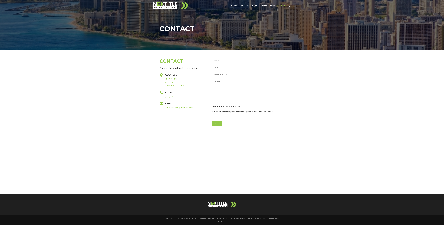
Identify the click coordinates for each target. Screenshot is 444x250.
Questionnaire (267, 5)
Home (234, 5)
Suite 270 (169, 82)
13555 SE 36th (171, 79)
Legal (277, 218)
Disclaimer (222, 222)
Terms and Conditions (265, 218)
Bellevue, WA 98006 (175, 85)
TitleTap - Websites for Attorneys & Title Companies (212, 218)
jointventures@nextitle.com (179, 107)
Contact (282, 5)
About (243, 5)
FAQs (254, 5)
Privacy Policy (239, 218)
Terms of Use (251, 218)
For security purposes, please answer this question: (232, 112)
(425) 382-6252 (172, 96)
